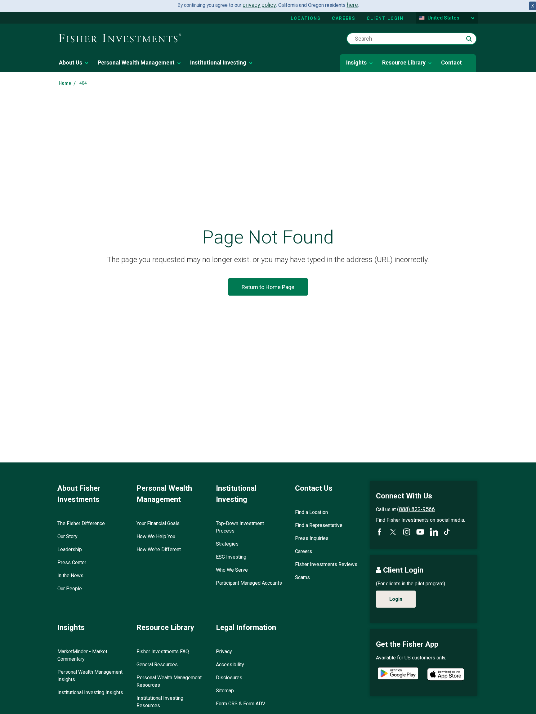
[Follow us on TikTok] (447, 532)
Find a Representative (318, 525)
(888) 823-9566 (416, 509)
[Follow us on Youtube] (420, 532)
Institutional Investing (218, 62)
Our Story (67, 536)
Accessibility (230, 664)
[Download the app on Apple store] (446, 674)
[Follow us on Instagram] (406, 532)
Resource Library (404, 62)
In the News (70, 575)
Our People (69, 588)
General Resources (157, 664)
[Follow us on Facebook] (379, 532)
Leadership (69, 549)
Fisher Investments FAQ (162, 651)
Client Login (385, 18)
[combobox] (411, 39)
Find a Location (311, 512)
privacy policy (259, 5)
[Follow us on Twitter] (393, 532)
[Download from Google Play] (398, 674)
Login (395, 599)
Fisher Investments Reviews (326, 564)
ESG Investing (231, 557)
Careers (343, 18)
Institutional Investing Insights (90, 692)
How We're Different (158, 549)
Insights (356, 62)
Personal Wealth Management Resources (169, 681)
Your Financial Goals (158, 523)
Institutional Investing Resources (159, 701)
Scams (302, 577)
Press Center (71, 562)
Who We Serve (232, 570)
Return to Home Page (268, 287)
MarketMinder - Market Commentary (82, 655)
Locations (306, 18)
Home (65, 83)
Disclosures (229, 678)
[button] (469, 38)
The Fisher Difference (81, 523)
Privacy (224, 651)
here (352, 5)
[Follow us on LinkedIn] (434, 532)
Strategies (227, 544)
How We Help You (155, 536)
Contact (451, 62)
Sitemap (225, 691)
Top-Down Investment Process (240, 527)
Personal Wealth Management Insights (90, 675)
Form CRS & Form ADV (240, 704)
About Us (70, 62)
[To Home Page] (120, 38)
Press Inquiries (311, 538)
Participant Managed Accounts (249, 583)
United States (443, 18)
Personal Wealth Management (136, 62)
